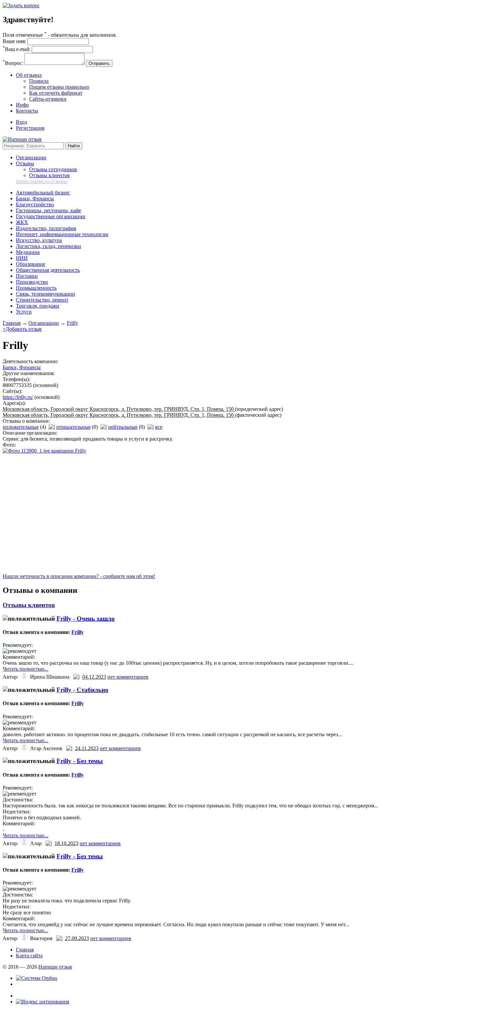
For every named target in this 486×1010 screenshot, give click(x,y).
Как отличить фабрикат (55, 93)
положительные (21, 427)
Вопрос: (13, 63)
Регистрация (30, 128)
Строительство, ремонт (42, 300)
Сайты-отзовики (47, 99)
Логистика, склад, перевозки (48, 246)
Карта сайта (29, 955)
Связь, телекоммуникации (45, 294)
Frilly (72, 323)
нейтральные (123, 427)
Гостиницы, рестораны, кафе (48, 210)
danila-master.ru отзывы (41, 181)
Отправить (99, 63)
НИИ (22, 258)
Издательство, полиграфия (46, 228)
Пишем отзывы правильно (59, 87)
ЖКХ (22, 222)
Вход (21, 122)
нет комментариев (127, 677)
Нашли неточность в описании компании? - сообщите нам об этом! (79, 576)
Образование (30, 264)
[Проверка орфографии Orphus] (36, 978)
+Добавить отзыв (22, 329)
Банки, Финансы (35, 198)
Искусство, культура (39, 240)
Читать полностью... (25, 669)
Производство (32, 282)
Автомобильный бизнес (43, 192)
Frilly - (86, 618)
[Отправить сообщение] (21, 5)
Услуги (24, 311)
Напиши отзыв (55, 967)
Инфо (22, 105)
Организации (31, 157)
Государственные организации (50, 216)
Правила (39, 81)
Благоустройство (35, 204)
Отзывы (25, 163)
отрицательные (73, 427)
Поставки (27, 276)
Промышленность (36, 288)
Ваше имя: (14, 41)
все (158, 427)
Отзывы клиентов (49, 175)
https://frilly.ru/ (18, 397)
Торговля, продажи (37, 306)
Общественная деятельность (48, 270)
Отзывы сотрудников (53, 169)
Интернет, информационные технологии (62, 234)
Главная (11, 323)
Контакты (27, 111)
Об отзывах (29, 75)
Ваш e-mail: (16, 49)
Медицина (28, 252)
